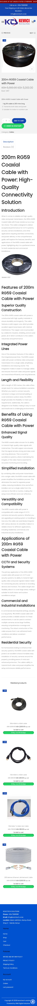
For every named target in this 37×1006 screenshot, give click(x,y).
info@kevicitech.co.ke (18, 14)
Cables (11, 132)
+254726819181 (13, 914)
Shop (5, 938)
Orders (5, 983)
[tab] (18, 142)
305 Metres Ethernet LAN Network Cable (18, 877)
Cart (4, 941)
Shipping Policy (8, 964)
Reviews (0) (8, 147)
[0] (32, 22)
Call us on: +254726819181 (19, 5)
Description (8, 141)
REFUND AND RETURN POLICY (13, 957)
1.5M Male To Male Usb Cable (18, 826)
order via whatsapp (13, 126)
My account (7, 980)
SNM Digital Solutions (23, 1003)
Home (5, 934)
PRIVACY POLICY (8, 960)
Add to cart (19, 121)
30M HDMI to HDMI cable (18, 723)
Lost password (8, 987)
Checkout (6, 945)
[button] (13, 125)
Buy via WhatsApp (19, 733)
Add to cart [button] (19, 730)
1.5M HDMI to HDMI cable (18, 775)
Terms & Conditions (10, 968)
